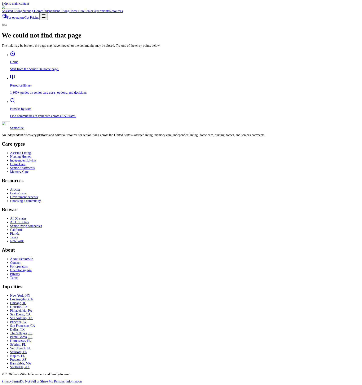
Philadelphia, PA (21, 310)
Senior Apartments (97, 11)
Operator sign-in (21, 270)
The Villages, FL (21, 333)
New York (17, 241)
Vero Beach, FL (20, 348)
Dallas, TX (17, 329)
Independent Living (56, 11)
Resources (116, 11)
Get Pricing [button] (31, 17)
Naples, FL (17, 356)
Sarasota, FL (18, 352)
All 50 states (18, 218)
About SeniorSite (21, 259)
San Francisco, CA (22, 325)
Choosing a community (25, 201)
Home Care (77, 11)
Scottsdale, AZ (20, 367)
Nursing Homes (32, 11)
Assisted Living (12, 11)
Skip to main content (15, 3)
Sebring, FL (18, 344)
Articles (15, 189)
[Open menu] (43, 16)
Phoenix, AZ (18, 322)
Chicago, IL (18, 303)
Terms (14, 277)
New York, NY (20, 295)
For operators (15, 17)
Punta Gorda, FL (21, 337)
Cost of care (18, 193)
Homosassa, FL (20, 340)
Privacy (15, 274)
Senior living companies (26, 226)
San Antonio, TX (21, 318)
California (16, 229)
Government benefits (24, 197)
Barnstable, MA (20, 363)
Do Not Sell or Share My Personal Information (51, 381)
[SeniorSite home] (10, 7)
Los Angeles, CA (21, 299)
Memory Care (19, 171)
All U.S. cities (19, 222)
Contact (15, 262)
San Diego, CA (20, 314)
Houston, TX (19, 307)
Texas (14, 237)
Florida (14, 233)
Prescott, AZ (18, 359)
